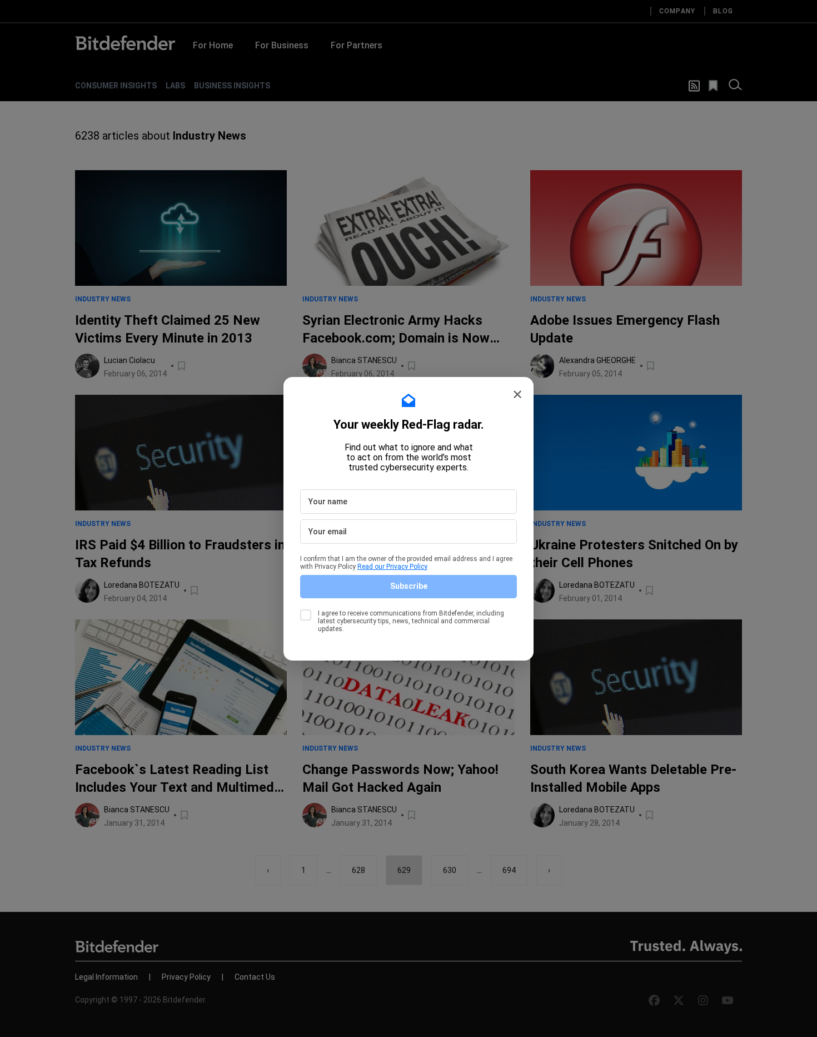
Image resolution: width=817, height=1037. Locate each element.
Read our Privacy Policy (392, 566)
